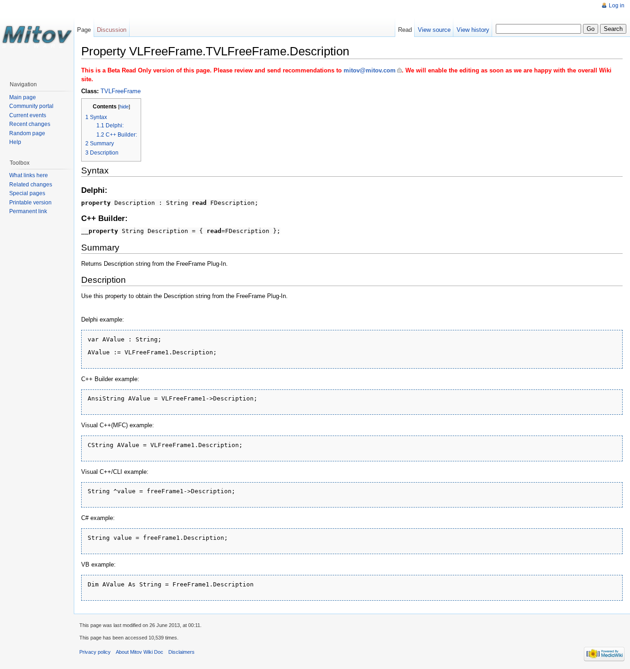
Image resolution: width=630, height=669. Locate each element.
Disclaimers (181, 652)
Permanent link (28, 211)
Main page (22, 97)
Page (84, 29)
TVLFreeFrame (121, 91)
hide (124, 106)
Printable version (30, 202)
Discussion (111, 29)
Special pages (27, 193)
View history (473, 29)
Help (15, 142)
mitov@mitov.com (370, 70)
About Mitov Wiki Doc (139, 652)
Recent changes (29, 124)
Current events (27, 115)
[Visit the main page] (37, 37)
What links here (28, 175)
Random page (27, 133)
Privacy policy (95, 652)
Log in (616, 5)
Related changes (30, 184)
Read (405, 29)
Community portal (31, 106)
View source (434, 29)
